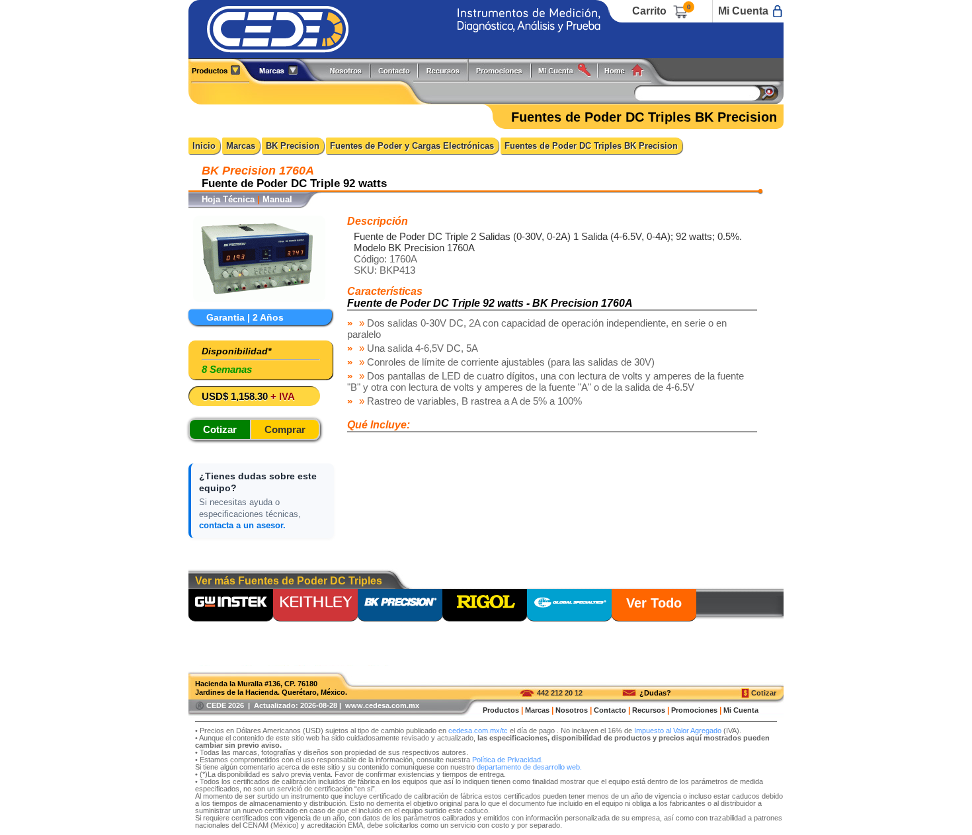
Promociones (504, 69)
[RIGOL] (484, 606)
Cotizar (763, 693)
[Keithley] (315, 606)
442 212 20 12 (560, 693)
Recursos (447, 69)
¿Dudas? (655, 693)
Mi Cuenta (743, 11)
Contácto (395, 69)
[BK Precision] (400, 606)
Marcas (240, 146)
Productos (220, 69)
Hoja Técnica (228, 199)
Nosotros (346, 69)
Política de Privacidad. (507, 760)
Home (628, 69)
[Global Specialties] (569, 606)
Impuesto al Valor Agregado (677, 731)
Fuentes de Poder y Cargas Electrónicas (412, 146)
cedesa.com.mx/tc (478, 731)
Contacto (610, 710)
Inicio (204, 146)
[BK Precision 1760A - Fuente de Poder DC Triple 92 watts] (259, 298)
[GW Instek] (230, 606)
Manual (277, 199)
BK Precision (292, 146)
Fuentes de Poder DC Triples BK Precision (591, 146)
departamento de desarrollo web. (529, 767)
